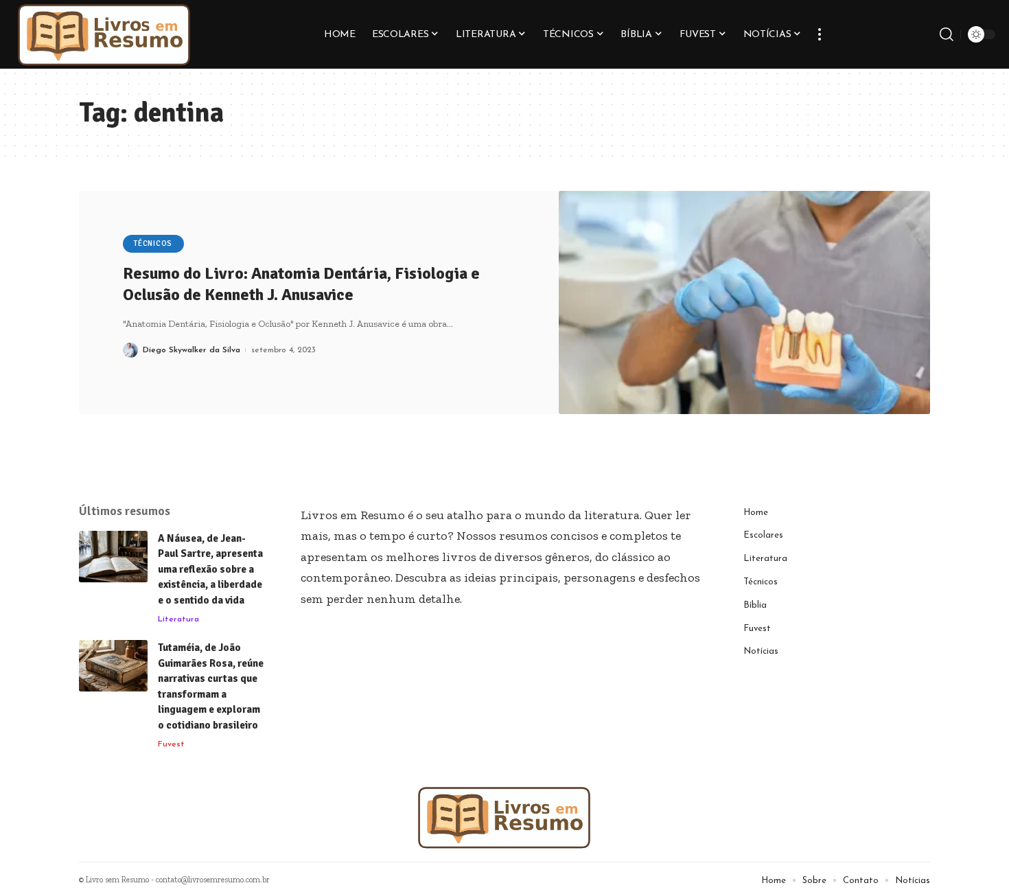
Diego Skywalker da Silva (191, 350)
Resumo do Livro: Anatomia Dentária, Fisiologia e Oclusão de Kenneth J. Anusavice (301, 284)
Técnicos (153, 243)
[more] (819, 34)
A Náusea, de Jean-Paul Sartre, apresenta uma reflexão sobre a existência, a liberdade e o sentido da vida (210, 569)
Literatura (178, 619)
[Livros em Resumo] (104, 34)
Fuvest (171, 744)
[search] (946, 34)
